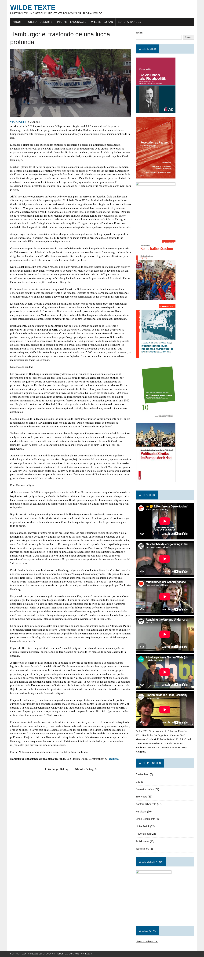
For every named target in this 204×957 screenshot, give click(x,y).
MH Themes (57, 954)
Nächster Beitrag (84, 769)
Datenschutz (72, 954)
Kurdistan (141, 811)
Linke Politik (142, 826)
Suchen (139, 32)
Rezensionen (143, 833)
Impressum (86, 954)
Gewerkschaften (145, 789)
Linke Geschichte (145, 819)
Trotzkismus (142, 841)
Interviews (141, 796)
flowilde (20, 122)
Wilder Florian (102, 22)
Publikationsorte (39, 22)
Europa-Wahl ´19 (129, 22)
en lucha (114, 759)
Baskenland (142, 774)
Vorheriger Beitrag (58, 769)
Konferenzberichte (146, 804)
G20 (138, 781)
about (17, 22)
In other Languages (71, 22)
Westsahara (142, 848)
